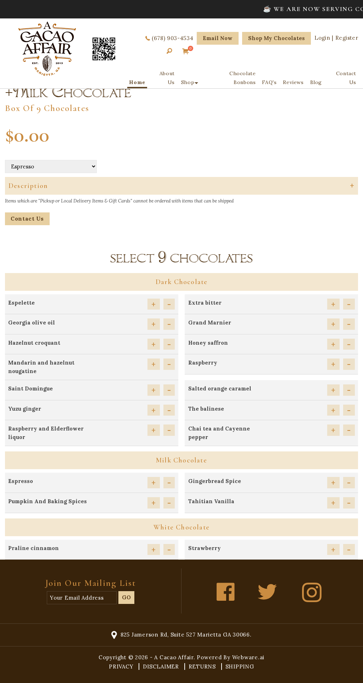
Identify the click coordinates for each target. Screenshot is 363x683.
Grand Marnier (209, 322)
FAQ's (269, 82)
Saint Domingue (30, 388)
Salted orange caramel (219, 388)
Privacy (122, 666)
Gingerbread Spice (214, 481)
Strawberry (204, 548)
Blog (316, 82)
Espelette (21, 302)
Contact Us (346, 77)
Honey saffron (208, 342)
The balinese (206, 408)
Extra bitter (205, 302)
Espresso (20, 481)
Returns (203, 666)
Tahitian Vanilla (211, 501)
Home (137, 82)
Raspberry (202, 362)
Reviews (293, 82)
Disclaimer (161, 666)
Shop (187, 82)
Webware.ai (248, 657)
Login (322, 37)
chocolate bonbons (242, 77)
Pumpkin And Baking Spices (47, 501)
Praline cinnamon (33, 548)
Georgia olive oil (31, 322)
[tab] (181, 186)
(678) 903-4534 (172, 38)
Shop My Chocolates (276, 38)
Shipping (239, 666)
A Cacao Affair (174, 657)
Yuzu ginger (24, 408)
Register (346, 37)
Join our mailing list (90, 583)
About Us (167, 77)
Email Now (218, 38)
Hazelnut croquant (34, 342)
